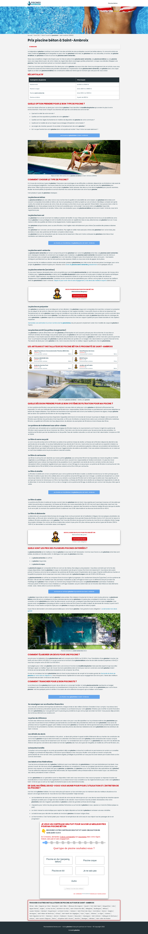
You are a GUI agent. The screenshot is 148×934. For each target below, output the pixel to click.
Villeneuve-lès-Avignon (75, 906)
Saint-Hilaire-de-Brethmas (46, 913)
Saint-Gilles (63, 906)
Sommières (96, 911)
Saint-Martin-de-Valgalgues (70, 913)
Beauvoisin (78, 916)
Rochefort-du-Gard (63, 908)
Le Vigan (100, 913)
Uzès (113, 906)
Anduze (32, 918)
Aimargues (33, 913)
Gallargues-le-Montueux (109, 916)
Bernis (54, 918)
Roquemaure (52, 911)
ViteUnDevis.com (93, 893)
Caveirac (107, 913)
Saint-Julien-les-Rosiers (103, 918)
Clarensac (49, 916)
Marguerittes (106, 906)
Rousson (70, 916)
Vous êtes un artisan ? (101, 893)
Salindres (91, 918)
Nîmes (31, 906)
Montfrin (77, 918)
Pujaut (87, 913)
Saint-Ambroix (96, 916)
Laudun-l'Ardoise (34, 911)
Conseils (74, 930)
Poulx (82, 913)
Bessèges (84, 918)
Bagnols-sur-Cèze (44, 906)
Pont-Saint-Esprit (96, 906)
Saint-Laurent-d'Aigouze (43, 918)
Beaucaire (55, 906)
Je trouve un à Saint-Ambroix (74, 135)
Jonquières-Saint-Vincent (65, 918)
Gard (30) (37, 35)
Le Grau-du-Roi (50, 908)
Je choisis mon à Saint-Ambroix (74, 697)
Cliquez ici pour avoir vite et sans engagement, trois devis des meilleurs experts (80, 280)
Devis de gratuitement (81, 265)
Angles (42, 908)
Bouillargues (97, 908)
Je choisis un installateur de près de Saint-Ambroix (74, 243)
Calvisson (73, 911)
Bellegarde (89, 908)
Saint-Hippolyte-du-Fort (37, 916)
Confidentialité (79, 893)
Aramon (56, 916)
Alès (36, 906)
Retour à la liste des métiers (74, 889)
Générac (93, 913)
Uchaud (58, 913)
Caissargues (86, 916)
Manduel (43, 911)
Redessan (63, 916)
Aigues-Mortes (34, 908)
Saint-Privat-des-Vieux (84, 911)
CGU (74, 893)
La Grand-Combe (63, 911)
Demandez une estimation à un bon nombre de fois (49, 323)
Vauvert (86, 906)
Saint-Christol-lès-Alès (77, 908)
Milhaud (105, 908)
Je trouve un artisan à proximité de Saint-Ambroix (74, 592)
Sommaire (33, 47)
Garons (104, 911)
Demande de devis (79, 296)
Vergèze (110, 911)
